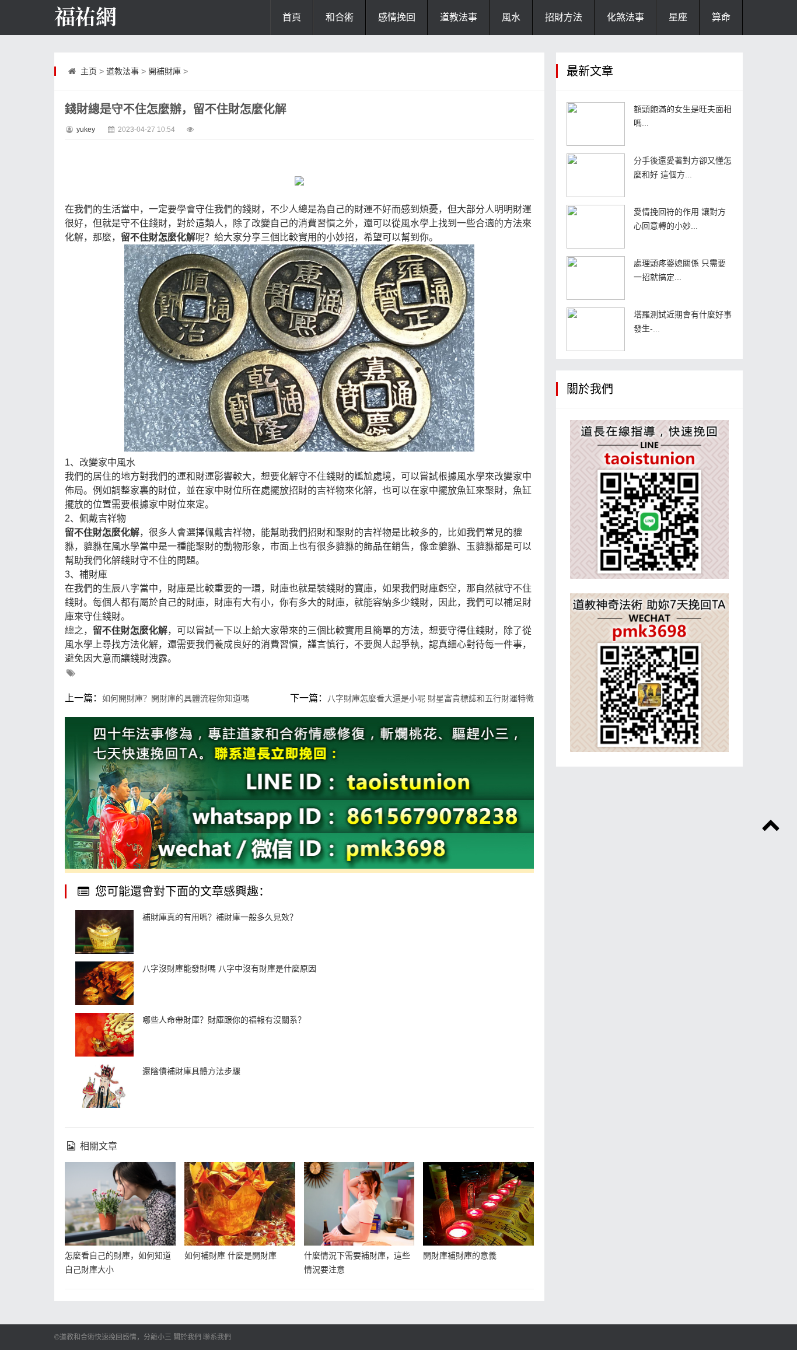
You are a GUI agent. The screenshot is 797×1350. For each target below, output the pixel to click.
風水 (511, 17)
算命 (721, 17)
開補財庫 (164, 71)
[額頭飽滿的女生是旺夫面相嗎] (596, 124)
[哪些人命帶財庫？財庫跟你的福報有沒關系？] (104, 1035)
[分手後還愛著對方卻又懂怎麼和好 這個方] (596, 175)
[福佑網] (112, 17)
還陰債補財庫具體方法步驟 (191, 1071)
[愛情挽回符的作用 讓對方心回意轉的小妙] (596, 227)
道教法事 (458, 17)
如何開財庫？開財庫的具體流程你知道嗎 (175, 698)
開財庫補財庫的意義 (460, 1255)
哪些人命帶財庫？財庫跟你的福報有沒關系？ (224, 1019)
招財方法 (563, 17)
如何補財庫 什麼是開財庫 (230, 1255)
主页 (89, 71)
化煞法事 (625, 17)
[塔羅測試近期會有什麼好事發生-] (596, 329)
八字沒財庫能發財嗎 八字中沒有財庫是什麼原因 (229, 968)
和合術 (340, 17)
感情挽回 (396, 17)
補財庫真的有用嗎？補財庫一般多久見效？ (220, 917)
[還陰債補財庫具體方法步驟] (104, 1086)
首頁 (291, 17)
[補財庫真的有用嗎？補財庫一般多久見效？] (104, 932)
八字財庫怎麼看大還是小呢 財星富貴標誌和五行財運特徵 (430, 698)
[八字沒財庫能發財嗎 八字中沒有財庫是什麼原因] (104, 983)
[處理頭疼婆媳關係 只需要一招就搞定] (596, 278)
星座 (678, 17)
